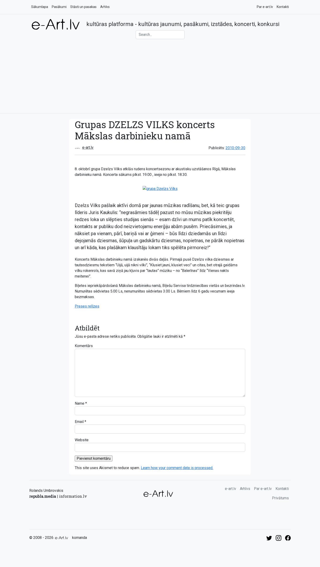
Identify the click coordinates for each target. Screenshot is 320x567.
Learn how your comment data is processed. (177, 468)
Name (79, 403)
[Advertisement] (160, 74)
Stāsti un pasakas (83, 7)
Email (79, 421)
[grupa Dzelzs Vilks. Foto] (160, 188)
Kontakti (283, 7)
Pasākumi (59, 7)
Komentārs (84, 346)
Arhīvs (105, 7)
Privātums (280, 498)
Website (82, 440)
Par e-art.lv (265, 7)
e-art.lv (87, 147)
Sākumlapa (39, 7)
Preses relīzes (87, 306)
